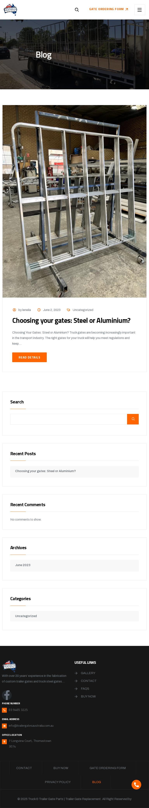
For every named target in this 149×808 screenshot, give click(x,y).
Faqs (85, 688)
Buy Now (88, 696)
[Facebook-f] (7, 695)
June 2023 (22, 565)
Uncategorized (83, 310)
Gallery (88, 673)
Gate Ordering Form (108, 768)
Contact (89, 680)
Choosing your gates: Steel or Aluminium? (71, 320)
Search (17, 402)
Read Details (29, 357)
